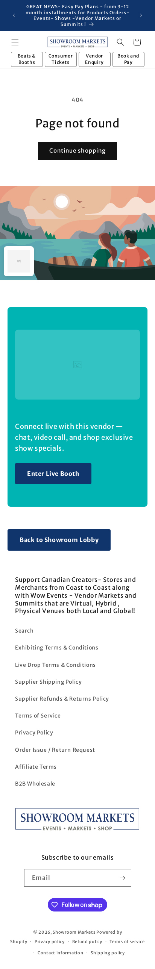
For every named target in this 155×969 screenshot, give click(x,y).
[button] (15, 42)
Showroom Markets (74, 932)
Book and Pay (128, 59)
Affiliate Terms (36, 766)
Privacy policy (50, 941)
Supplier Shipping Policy (48, 681)
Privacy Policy (34, 732)
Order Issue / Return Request (55, 749)
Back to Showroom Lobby (59, 540)
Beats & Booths (27, 59)
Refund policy (87, 941)
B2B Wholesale (35, 783)
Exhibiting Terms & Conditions (56, 647)
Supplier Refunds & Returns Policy (62, 698)
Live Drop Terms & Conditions (55, 665)
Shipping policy (108, 952)
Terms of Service (38, 715)
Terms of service (126, 941)
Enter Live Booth (53, 473)
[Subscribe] (122, 878)
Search (24, 630)
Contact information (60, 952)
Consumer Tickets (61, 59)
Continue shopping (77, 150)
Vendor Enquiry (94, 59)
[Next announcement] (141, 15)
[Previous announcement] (14, 15)
